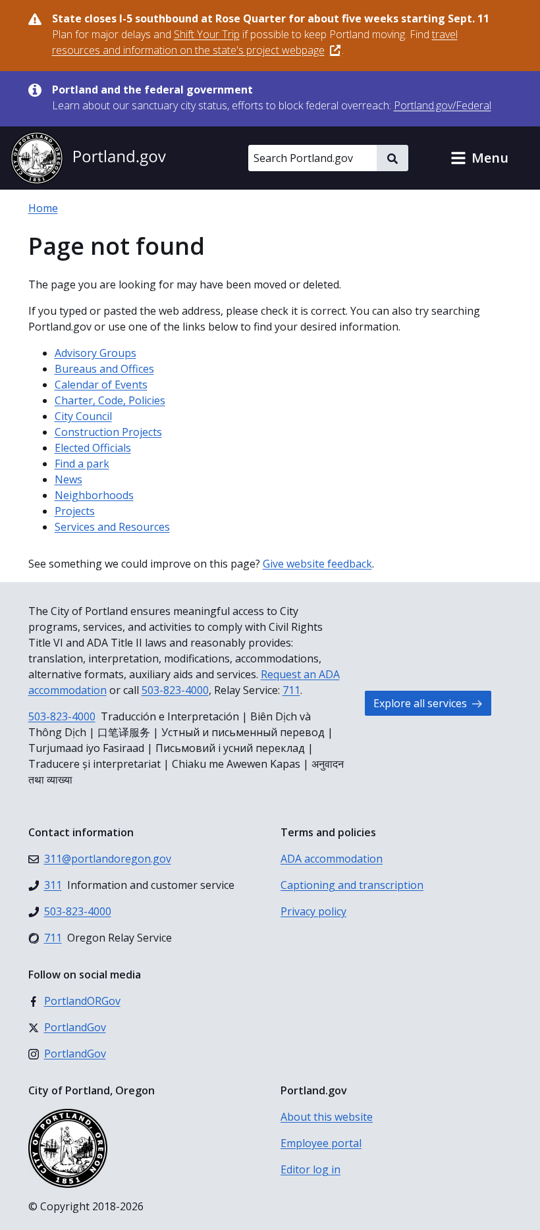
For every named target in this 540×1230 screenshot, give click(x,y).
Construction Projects (108, 432)
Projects (75, 511)
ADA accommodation (332, 858)
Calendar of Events (101, 384)
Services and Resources (112, 527)
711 (291, 690)
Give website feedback (317, 563)
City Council (83, 416)
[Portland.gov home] (88, 158)
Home (43, 208)
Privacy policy (313, 911)
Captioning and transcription (352, 885)
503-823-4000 (175, 690)
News (68, 479)
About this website (327, 1117)
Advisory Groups (95, 353)
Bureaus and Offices (104, 368)
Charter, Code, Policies (110, 400)
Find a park (82, 463)
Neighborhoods (94, 495)
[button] (479, 158)
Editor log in (310, 1169)
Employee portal (321, 1143)
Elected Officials (93, 448)
